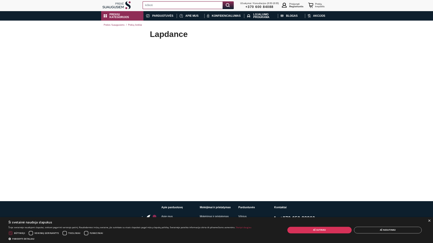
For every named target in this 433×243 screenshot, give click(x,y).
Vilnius (242, 216)
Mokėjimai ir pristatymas (214, 216)
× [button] (429, 221)
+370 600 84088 (259, 7)
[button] (122, 16)
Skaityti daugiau (244, 227)
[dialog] (216, 230)
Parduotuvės (246, 207)
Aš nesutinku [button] (388, 229)
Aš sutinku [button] (319, 229)
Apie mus (167, 216)
